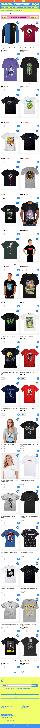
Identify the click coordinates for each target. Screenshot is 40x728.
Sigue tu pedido (21, 697)
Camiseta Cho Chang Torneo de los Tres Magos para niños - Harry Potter (10, 48)
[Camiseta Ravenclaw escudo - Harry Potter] (10, 394)
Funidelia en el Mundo (24, 704)
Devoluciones (3, 707)
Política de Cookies (24, 707)
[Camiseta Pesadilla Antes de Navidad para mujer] (10, 358)
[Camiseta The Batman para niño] (29, 250)
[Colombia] (2, 715)
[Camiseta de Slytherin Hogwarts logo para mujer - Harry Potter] (10, 250)
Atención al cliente (21, 693)
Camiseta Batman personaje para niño (8, 191)
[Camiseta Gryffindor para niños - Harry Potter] (29, 358)
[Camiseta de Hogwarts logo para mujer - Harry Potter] (29, 646)
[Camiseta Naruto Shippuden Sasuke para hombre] (10, 69)
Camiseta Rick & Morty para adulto (7, 588)
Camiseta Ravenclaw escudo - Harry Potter (9, 408)
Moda (15, 10)
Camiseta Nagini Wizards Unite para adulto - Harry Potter (29, 84)
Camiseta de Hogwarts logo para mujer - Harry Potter (29, 661)
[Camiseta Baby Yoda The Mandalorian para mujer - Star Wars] (10, 466)
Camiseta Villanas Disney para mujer (8, 444)
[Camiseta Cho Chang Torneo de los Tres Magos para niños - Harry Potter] (10, 33)
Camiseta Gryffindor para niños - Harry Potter (29, 372)
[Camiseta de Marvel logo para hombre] (29, 466)
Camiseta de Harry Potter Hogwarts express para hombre (28, 48)
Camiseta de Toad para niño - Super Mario (28, 408)
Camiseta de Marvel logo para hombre (27, 480)
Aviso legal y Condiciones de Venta (27, 705)
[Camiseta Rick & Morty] (10, 322)
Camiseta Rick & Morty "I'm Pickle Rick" (8, 336)
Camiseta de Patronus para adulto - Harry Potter (10, 300)
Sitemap (21, 708)
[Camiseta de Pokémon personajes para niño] (10, 141)
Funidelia (2, 10)
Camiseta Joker (23, 228)
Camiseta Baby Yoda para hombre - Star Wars (29, 300)
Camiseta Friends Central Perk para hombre (9, 624)
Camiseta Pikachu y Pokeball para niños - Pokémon (28, 625)
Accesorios (24, 7)
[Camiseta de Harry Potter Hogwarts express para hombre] (29, 33)
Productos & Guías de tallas (6, 706)
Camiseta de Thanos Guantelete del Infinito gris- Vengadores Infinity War (29, 192)
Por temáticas (5, 7)
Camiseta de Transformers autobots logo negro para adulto (29, 517)
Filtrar (5, 17)
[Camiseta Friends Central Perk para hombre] (10, 610)
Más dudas (3, 708)
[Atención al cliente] (35, 4)
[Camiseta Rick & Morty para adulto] (10, 574)
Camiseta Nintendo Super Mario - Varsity (9, 552)
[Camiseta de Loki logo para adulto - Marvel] (29, 574)
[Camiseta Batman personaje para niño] (10, 177)
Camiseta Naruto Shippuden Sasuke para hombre (9, 84)
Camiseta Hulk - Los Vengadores (26, 336)
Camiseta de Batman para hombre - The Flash (10, 660)
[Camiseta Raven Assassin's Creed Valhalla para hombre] (29, 430)
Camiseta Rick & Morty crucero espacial (8, 228)
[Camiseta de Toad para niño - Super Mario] (29, 394)
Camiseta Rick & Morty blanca (26, 119)
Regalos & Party (34, 7)
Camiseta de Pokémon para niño (26, 552)
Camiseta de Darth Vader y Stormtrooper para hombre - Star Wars (29, 156)
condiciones (18, 688)
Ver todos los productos (34, 672)
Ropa (17, 10)
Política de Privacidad (24, 706)
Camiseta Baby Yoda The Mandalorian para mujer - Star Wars (9, 481)
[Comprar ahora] (18, 54)
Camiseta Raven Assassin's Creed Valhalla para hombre (29, 445)
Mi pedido (3, 704)
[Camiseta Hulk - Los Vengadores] (29, 322)
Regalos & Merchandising (9, 10)
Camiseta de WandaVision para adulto (8, 119)
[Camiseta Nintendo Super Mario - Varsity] (10, 538)
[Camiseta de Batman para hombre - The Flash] (10, 646)
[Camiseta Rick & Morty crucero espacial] (10, 213)
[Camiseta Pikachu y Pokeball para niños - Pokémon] (29, 610)
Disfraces (14, 7)
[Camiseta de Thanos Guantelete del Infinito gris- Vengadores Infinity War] (29, 177)
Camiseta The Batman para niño (26, 264)
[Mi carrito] (38, 4)
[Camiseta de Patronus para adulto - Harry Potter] (10, 286)
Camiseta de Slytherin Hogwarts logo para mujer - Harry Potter (10, 265)
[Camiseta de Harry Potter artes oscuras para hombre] (10, 502)
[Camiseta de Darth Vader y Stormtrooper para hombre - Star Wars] (29, 141)
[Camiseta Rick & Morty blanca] (29, 105)
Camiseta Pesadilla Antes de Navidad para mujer (9, 373)
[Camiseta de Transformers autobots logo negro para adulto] (29, 502)
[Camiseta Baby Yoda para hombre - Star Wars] (29, 286)
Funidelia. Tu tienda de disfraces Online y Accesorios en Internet (7, 4)
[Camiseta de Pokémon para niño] (29, 538)
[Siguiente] (25, 672)
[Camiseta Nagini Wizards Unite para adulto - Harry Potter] (29, 69)
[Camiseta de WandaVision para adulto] (10, 105)
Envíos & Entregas (4, 705)
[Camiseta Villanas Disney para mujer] (10, 430)
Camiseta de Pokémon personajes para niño (9, 155)
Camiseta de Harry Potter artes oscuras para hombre (9, 517)
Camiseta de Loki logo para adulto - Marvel (28, 588)
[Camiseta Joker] (29, 213)
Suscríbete (35, 685)
